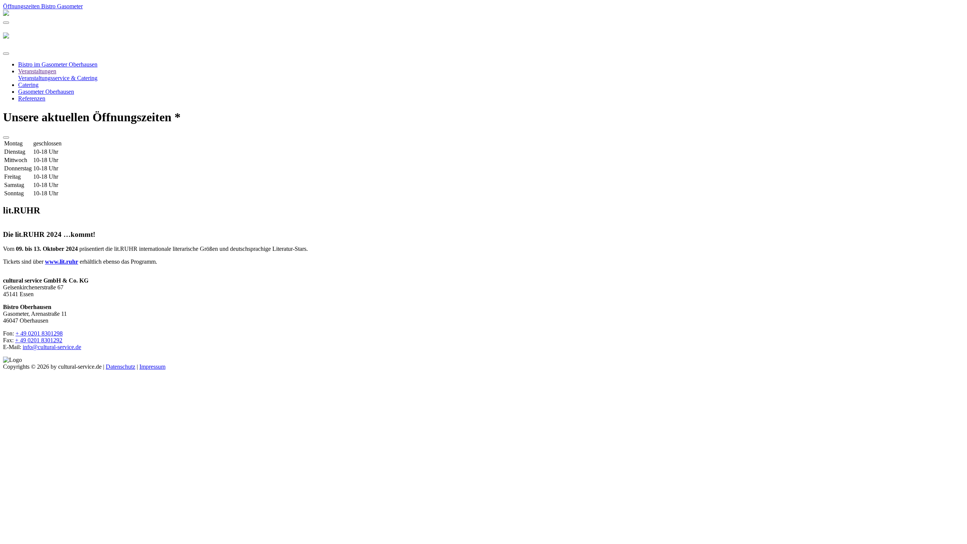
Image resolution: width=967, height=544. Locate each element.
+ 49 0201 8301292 (38, 340)
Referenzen (31, 98)
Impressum (152, 366)
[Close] (6, 54)
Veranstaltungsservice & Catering (57, 78)
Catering (28, 85)
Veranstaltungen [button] (37, 71)
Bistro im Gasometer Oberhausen (57, 64)
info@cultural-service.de (52, 347)
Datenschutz (120, 366)
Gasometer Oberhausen (46, 91)
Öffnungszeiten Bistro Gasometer (43, 6)
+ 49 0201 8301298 (39, 333)
